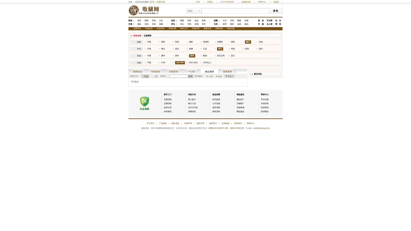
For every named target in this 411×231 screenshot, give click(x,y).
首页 (198, 2)
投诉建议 (265, 111)
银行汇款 (192, 103)
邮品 (246, 24)
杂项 (196, 24)
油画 (239, 24)
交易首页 (137, 28)
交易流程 (168, 103)
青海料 (206, 42)
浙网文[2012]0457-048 (218, 128)
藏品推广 (240, 99)
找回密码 (265, 107)
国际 (147, 20)
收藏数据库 (246, 2)
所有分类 (137, 35)
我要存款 (192, 111)
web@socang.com (262, 128)
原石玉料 (221, 56)
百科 (216, 24)
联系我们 (238, 123)
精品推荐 (209, 71)
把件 (177, 56)
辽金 (205, 49)
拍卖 (173, 20)
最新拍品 (137, 71)
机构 (204, 20)
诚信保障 (216, 94)
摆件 (163, 56)
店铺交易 (172, 28)
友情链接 (225, 123)
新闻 (130, 20)
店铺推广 (240, 103)
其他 (261, 42)
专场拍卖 (149, 28)
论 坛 (278, 20)
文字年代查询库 (227, 2)
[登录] (152, 2)
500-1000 (193, 62)
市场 (154, 20)
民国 (247, 49)
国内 (139, 20)
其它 (233, 56)
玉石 (225, 20)
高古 (163, 49)
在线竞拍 (160, 28)
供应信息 (231, 28)
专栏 (204, 24)
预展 (182, 20)
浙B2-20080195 (237, 128)
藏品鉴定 (240, 111)
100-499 (180, 62)
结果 (189, 20)
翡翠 (163, 42)
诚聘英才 (213, 123)
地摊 (161, 24)
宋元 (220, 49)
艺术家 (269, 20)
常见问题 (265, 99)
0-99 (163, 62)
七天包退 (216, 103)
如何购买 (168, 111)
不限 (149, 42)
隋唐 (191, 49)
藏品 (139, 24)
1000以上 (207, 62)
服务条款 (175, 123)
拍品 (196, 20)
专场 (154, 24)
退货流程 (216, 107)
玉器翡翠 (147, 35)
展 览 (261, 20)
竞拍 (147, 24)
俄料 (191, 42)
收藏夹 (210, 2)
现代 (261, 49)
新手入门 (168, 94)
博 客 (278, 24)
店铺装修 (240, 107)
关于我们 (150, 123)
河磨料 (220, 42)
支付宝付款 (193, 107)
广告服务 (163, 123)
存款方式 (192, 94)
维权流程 (216, 111)
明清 (233, 49)
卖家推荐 (227, 71)
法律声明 (188, 123)
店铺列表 (196, 28)
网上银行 (192, 99)
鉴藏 (216, 20)
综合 (182, 24)
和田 (177, 42)
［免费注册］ (160, 2)
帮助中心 (262, 2)
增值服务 (240, 94)
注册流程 (168, 99)
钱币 (225, 24)
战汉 (177, 49)
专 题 (261, 24)
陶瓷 (239, 20)
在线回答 (265, 103)
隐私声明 (200, 123)
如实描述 (216, 99)
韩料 (233, 42)
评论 (173, 24)
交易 (130, 24)
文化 (161, 20)
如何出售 (168, 107)
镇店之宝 (184, 28)
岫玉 (248, 42)
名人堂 (269, 24)
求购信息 (219, 28)
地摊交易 (207, 28)
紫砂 (232, 24)
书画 (189, 24)
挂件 (192, 56)
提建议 (276, 2)
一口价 (191, 71)
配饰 (205, 56)
